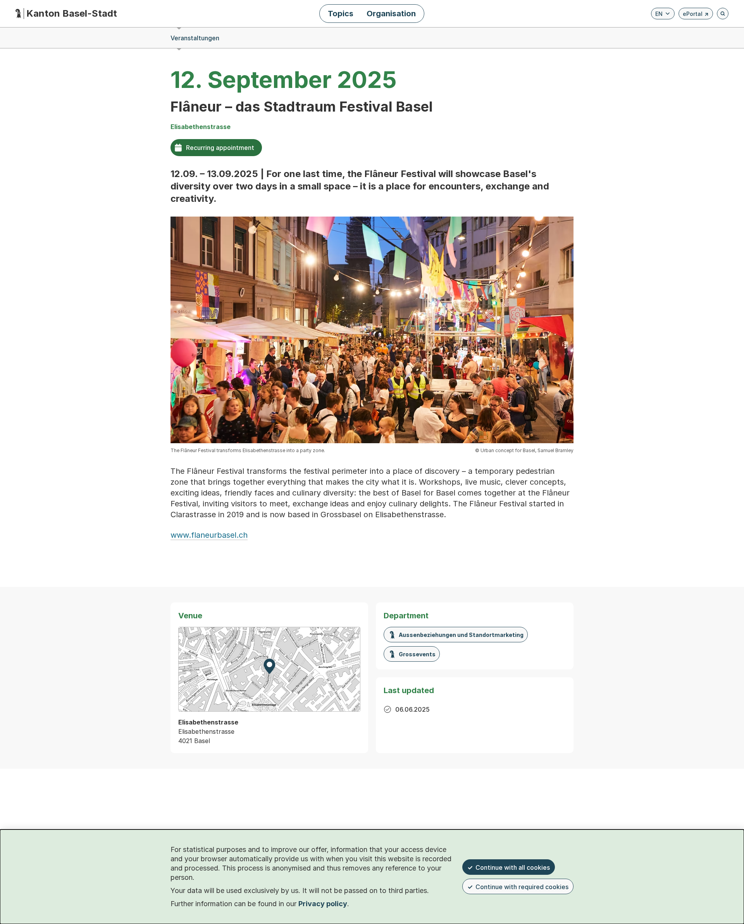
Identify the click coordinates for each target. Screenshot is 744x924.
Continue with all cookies (512, 867)
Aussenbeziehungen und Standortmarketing (461, 634)
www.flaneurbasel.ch (209, 535)
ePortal (696, 14)
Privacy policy (322, 904)
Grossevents (417, 654)
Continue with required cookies (521, 887)
